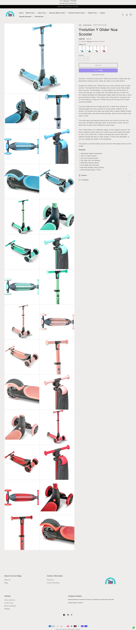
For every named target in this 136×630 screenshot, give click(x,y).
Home (80, 25)
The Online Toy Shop (65, 629)
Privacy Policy (8, 603)
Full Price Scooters (87, 25)
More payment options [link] (98, 74)
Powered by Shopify (75, 629)
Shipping (89, 41)
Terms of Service (9, 600)
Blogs (6, 583)
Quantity (81, 55)
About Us (7, 580)
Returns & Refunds (10, 606)
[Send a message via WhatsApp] (133, 627)
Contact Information (53, 583)
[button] (31, 13)
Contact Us (50, 580)
